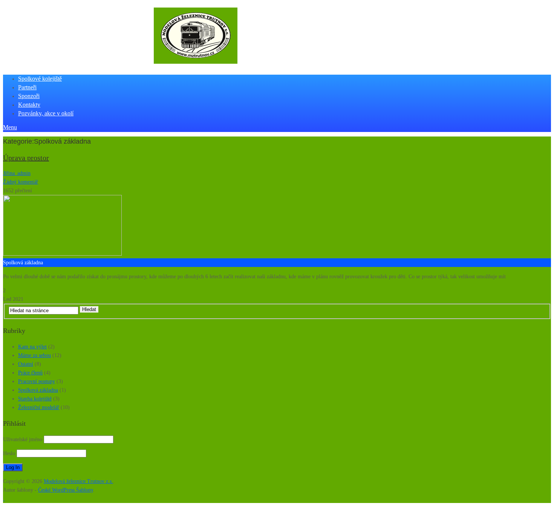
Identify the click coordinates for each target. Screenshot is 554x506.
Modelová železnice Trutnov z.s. (78, 481)
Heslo (9, 453)
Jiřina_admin (17, 173)
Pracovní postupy (36, 381)
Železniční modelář (38, 407)
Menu (10, 127)
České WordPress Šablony (65, 490)
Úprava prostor (26, 157)
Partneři (27, 87)
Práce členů (30, 373)
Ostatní (25, 364)
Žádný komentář (20, 182)
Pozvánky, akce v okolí (45, 113)
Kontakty (29, 104)
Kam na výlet (32, 347)
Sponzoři (29, 96)
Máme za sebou (34, 355)
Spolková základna (38, 390)
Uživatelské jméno (22, 439)
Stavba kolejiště (35, 399)
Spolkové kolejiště (40, 78)
